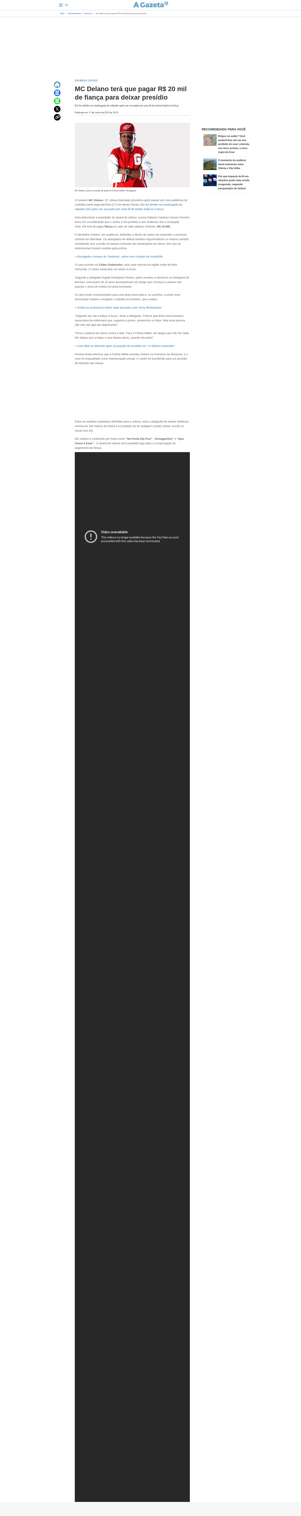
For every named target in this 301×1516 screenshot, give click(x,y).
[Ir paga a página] (57, 85)
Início (62, 13)
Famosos (88, 13)
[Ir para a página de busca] (66, 5)
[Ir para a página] (150, 5)
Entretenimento (74, 13)
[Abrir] (60, 5)
